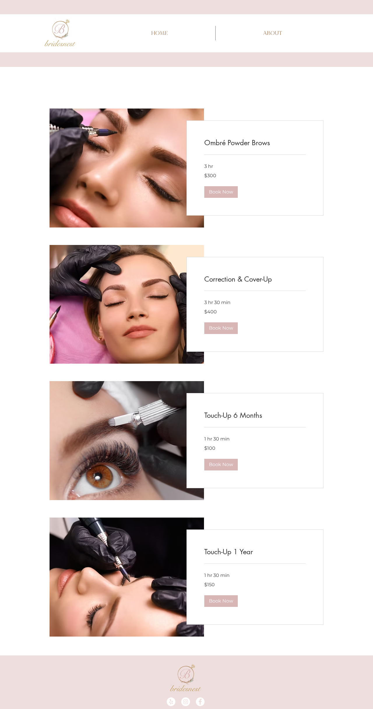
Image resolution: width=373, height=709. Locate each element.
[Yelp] (171, 701)
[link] (255, 143)
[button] (221, 192)
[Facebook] (200, 701)
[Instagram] (185, 701)
